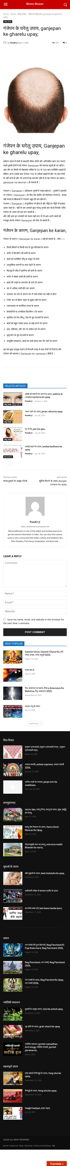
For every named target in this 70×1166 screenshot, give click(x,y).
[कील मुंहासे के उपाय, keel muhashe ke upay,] (12, 878)
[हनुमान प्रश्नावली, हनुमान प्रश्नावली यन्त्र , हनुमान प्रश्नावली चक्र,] (12, 752)
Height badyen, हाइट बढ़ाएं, (37, 1108)
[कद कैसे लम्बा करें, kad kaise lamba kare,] (12, 913)
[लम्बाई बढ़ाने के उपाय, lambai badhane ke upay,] (12, 451)
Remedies (8, 457)
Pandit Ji (14, 42)
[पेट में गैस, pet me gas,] (12, 434)
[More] (59, 51)
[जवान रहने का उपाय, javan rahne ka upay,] (12, 416)
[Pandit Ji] (5, 42)
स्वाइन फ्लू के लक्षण (32, 706)
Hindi (13, 14)
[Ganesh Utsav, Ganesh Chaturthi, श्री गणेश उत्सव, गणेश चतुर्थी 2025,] (12, 657)
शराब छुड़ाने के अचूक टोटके (15, 481)
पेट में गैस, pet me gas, (35, 429)
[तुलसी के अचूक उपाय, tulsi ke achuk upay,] (12, 1014)
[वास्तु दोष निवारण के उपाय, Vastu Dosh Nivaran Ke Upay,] (12, 832)
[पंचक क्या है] (12, 675)
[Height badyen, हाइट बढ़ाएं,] (12, 1113)
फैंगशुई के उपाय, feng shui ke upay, (41, 1090)
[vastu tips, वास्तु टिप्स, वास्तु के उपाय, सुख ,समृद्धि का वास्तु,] (12, 814)
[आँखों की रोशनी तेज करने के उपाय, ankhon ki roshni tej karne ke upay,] (12, 399)
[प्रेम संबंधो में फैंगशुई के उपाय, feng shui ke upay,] (12, 1078)
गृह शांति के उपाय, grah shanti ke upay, (42, 1026)
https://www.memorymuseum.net (35, 526)
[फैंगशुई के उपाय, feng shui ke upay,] (12, 1095)
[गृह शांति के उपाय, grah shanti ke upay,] (12, 1031)
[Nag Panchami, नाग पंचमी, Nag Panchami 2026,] (12, 967)
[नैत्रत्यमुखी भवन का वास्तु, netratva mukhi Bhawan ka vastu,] (12, 849)
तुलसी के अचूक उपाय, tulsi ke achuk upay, (44, 1009)
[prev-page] (5, 463)
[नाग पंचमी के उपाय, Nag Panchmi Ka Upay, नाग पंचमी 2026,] (12, 985)
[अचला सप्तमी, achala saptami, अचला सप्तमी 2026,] (12, 769)
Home (6, 14)
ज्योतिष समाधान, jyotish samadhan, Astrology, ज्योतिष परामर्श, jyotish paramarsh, (41, 1047)
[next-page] (10, 463)
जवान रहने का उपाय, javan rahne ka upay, (44, 411)
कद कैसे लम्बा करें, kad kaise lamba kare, (43, 908)
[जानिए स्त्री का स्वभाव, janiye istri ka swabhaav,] (12, 787)
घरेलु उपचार (22, 14)
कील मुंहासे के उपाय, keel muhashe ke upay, (44, 873)
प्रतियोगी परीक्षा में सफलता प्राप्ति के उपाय (41, 890)
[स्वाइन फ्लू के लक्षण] (12, 711)
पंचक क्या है (29, 670)
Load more (34, 723)
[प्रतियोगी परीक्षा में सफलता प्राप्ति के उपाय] (12, 896)
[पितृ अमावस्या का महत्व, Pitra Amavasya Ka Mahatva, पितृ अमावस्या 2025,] (12, 693)
